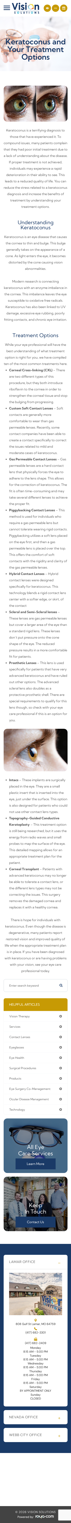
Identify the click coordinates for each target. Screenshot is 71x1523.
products (15, 1078)
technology (17, 1109)
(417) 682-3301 (35, 1332)
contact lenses (19, 1037)
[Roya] (45, 1516)
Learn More (35, 1164)
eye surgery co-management (29, 1089)
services (14, 1026)
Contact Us (35, 1222)
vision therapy (19, 1016)
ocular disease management (29, 1099)
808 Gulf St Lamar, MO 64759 (36, 1324)
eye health (16, 1058)
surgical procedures (22, 1068)
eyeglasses (16, 1047)
